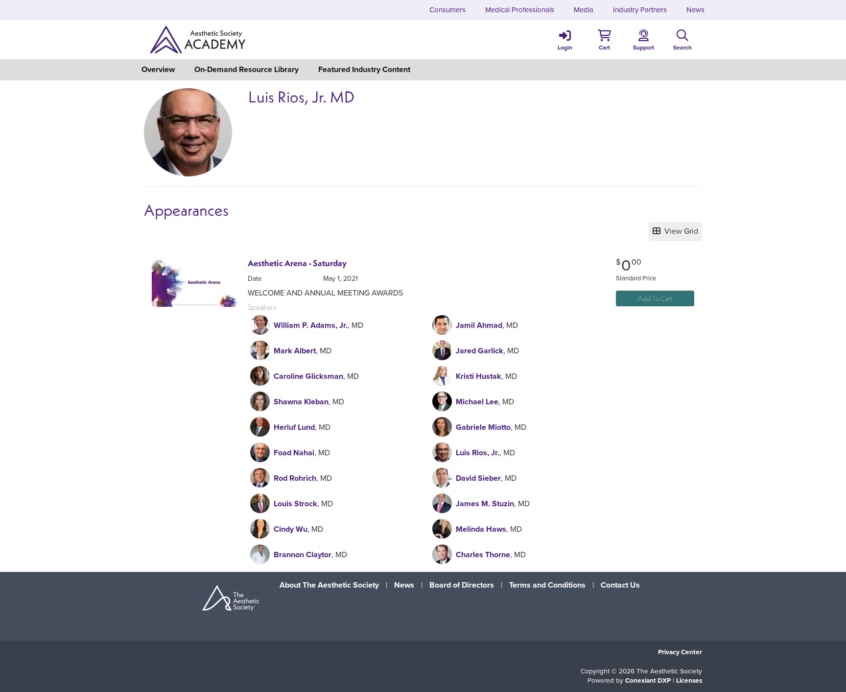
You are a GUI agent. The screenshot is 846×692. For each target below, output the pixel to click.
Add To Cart (655, 298)
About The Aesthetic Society (329, 585)
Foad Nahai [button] (294, 452)
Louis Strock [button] (295, 503)
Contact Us (620, 585)
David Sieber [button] (478, 478)
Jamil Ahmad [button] (479, 325)
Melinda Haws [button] (481, 529)
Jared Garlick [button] (479, 350)
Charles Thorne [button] (483, 554)
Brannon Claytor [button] (302, 554)
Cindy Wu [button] (290, 529)
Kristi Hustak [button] (478, 376)
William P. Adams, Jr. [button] (311, 325)
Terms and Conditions (547, 585)
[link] (565, 39)
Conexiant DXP (648, 680)
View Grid (679, 231)
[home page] (237, 39)
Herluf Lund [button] (294, 427)
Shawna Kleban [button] (301, 401)
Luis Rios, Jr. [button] (477, 452)
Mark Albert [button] (295, 350)
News (404, 585)
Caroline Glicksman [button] (308, 376)
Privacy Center (680, 652)
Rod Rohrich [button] (295, 478)
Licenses (689, 680)
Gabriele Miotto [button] (483, 427)
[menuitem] (447, 10)
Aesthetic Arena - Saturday (297, 263)
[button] (604, 39)
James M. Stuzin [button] (485, 503)
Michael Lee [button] (477, 401)
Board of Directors (461, 585)
